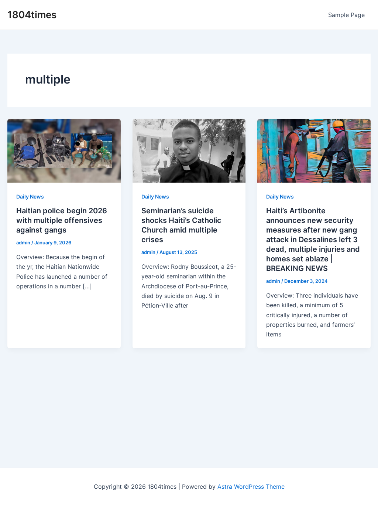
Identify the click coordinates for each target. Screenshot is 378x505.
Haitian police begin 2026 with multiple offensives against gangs (61, 220)
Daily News (30, 196)
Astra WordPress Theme (251, 486)
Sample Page (346, 14)
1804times (31, 14)
